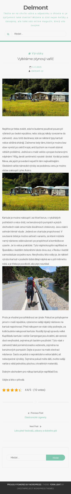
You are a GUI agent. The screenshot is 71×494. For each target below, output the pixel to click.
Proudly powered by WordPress (24, 484)
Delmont (35, 7)
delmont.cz (37, 71)
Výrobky (38, 53)
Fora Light (55, 484)
